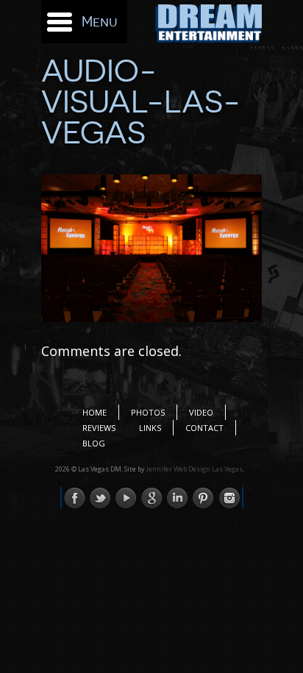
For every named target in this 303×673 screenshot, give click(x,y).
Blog (93, 443)
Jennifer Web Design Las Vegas (194, 469)
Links (150, 427)
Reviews (98, 427)
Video (201, 412)
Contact (204, 427)
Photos (148, 412)
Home (94, 412)
